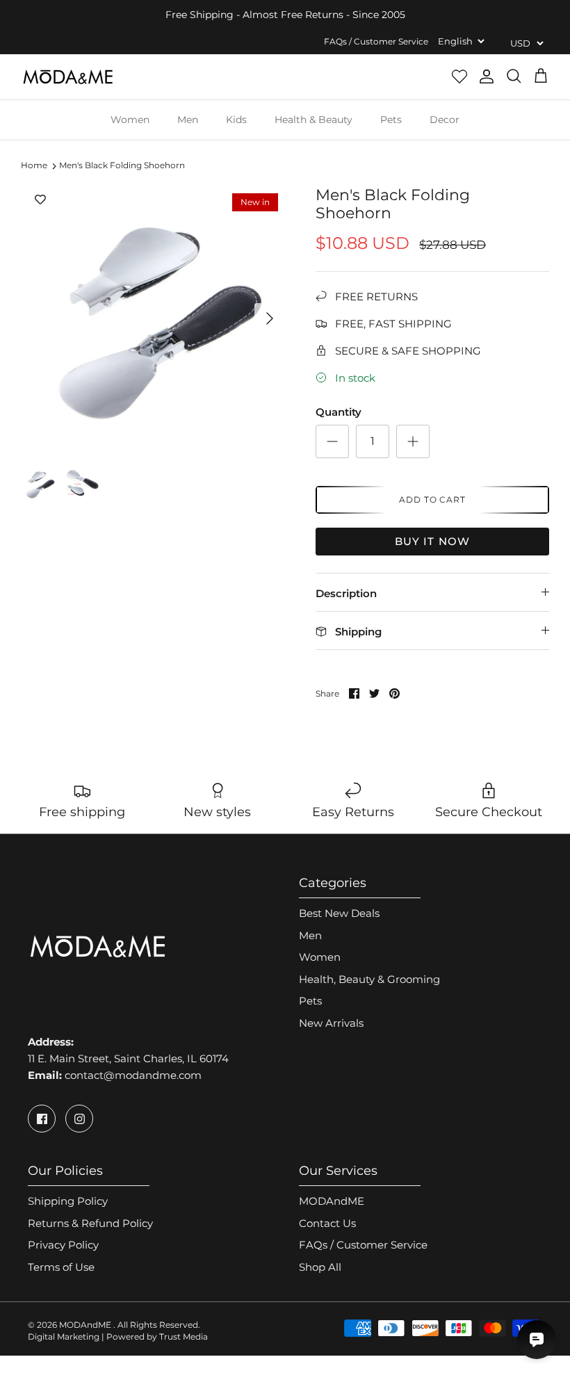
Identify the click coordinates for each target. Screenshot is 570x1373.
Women (130, 119)
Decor (444, 119)
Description (346, 593)
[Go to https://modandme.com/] (68, 77)
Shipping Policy (68, 1201)
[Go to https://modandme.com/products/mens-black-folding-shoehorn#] (332, 441)
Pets (391, 119)
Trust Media (183, 1336)
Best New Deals (339, 913)
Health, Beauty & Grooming (369, 979)
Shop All (320, 1267)
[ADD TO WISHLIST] (40, 200)
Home (34, 166)
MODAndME (331, 1201)
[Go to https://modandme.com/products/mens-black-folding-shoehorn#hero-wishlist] (459, 76)
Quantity (338, 412)
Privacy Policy (63, 1244)
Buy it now (433, 541)
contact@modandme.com (133, 1075)
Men (187, 119)
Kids (236, 119)
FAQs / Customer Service (376, 41)
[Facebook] (42, 1118)
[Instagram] (79, 1118)
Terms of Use (61, 1267)
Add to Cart (432, 499)
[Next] (269, 318)
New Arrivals (331, 1023)
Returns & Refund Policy (90, 1223)
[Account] (486, 76)
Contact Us (327, 1223)
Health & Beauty (313, 119)
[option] (153, 318)
